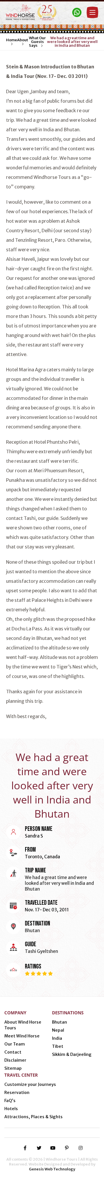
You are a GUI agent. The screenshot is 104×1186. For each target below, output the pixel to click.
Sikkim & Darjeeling (72, 1054)
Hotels (11, 1108)
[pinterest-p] (67, 1148)
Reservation (16, 1092)
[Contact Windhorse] (76, 12)
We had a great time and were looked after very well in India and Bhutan (72, 41)
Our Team (14, 1044)
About (22, 40)
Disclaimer (15, 1060)
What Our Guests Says (37, 41)
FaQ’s (10, 1100)
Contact (12, 1052)
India (57, 1038)
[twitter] (39, 1148)
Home (11, 40)
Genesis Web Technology (52, 1169)
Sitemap (13, 1068)
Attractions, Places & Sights (33, 1116)
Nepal (58, 1030)
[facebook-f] (25, 1148)
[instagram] (80, 1148)
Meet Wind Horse (22, 1036)
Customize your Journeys (30, 1084)
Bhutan (59, 1022)
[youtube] (53, 1148)
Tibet (57, 1046)
